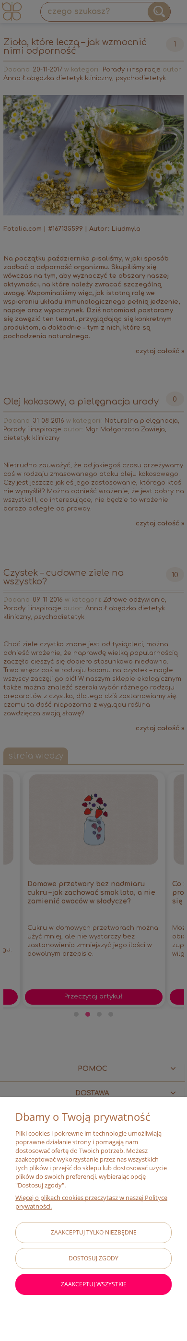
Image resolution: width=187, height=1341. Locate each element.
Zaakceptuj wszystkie (94, 1284)
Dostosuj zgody (93, 1258)
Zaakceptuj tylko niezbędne (94, 1232)
